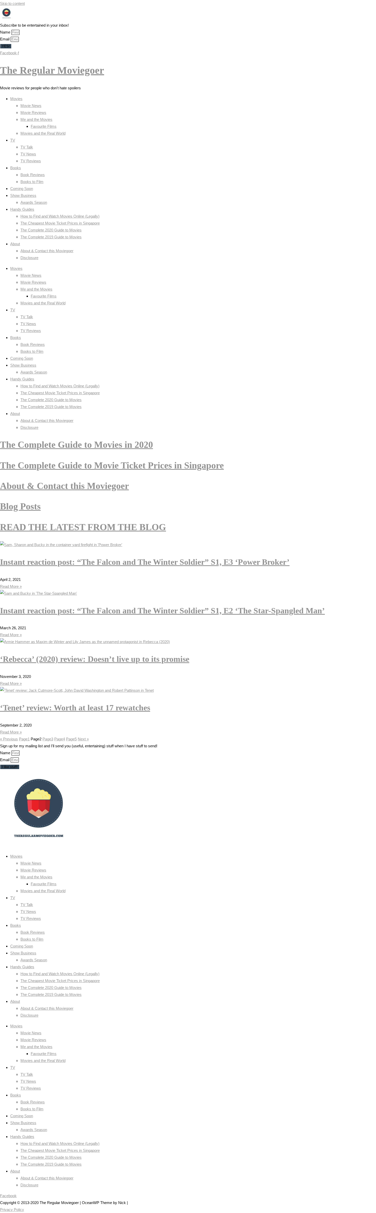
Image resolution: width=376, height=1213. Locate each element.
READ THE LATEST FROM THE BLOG (83, 527)
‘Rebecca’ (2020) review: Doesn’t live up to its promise (94, 659)
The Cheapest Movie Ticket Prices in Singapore (60, 223)
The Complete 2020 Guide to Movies (51, 230)
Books (15, 168)
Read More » (11, 586)
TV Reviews (30, 161)
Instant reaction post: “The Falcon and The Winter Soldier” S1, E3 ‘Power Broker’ (145, 562)
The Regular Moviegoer (52, 70)
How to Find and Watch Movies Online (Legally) (59, 216)
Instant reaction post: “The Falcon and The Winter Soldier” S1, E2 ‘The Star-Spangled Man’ (162, 610)
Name (5, 32)
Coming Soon (21, 188)
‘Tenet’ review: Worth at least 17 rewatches (75, 707)
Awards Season (33, 202)
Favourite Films (44, 126)
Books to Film (31, 181)
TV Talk (26, 147)
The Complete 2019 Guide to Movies (51, 237)
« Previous (9, 739)
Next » (83, 739)
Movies (16, 99)
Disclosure (29, 258)
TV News (28, 154)
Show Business (23, 195)
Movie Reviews (33, 112)
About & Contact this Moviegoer (46, 251)
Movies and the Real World (42, 133)
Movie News (30, 105)
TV (12, 140)
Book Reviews (32, 175)
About (15, 244)
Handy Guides (22, 209)
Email (5, 39)
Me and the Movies (36, 119)
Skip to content (12, 3)
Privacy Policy (12, 1209)
